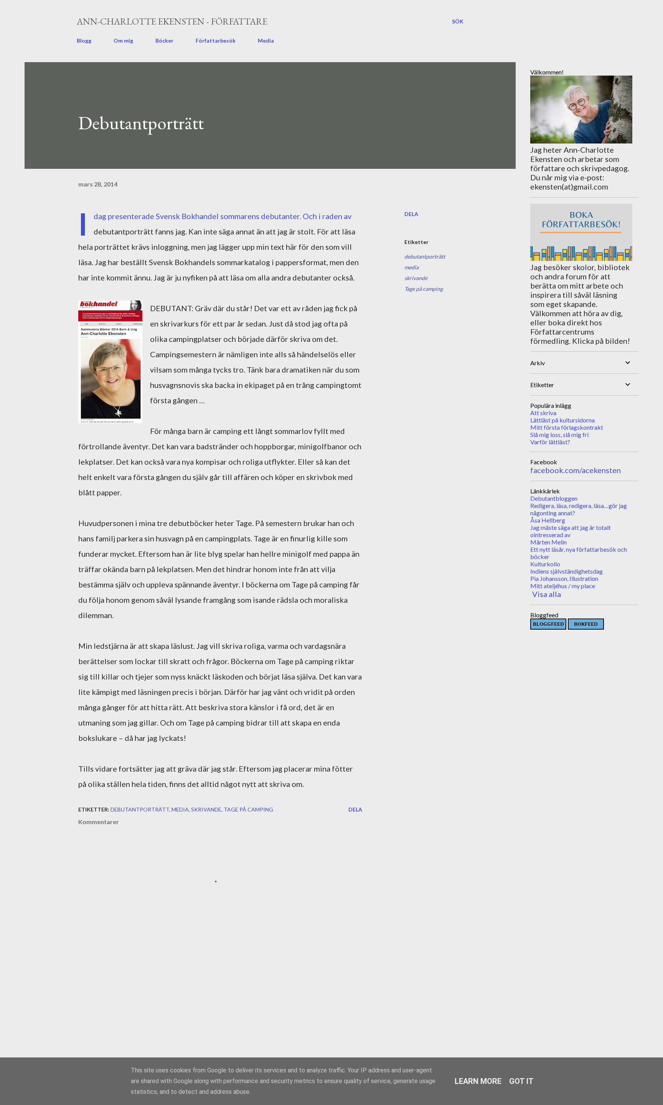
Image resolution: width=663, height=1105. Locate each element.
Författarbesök (216, 40)
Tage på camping (423, 288)
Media (266, 40)
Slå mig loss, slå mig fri (559, 434)
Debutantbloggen (553, 498)
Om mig (123, 40)
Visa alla (546, 594)
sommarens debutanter (260, 216)
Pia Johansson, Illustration (564, 578)
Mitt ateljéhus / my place (562, 585)
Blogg (84, 40)
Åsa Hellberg (547, 520)
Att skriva (543, 412)
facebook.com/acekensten (575, 470)
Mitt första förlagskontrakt (566, 427)
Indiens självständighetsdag (566, 571)
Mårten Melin (548, 542)
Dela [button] (411, 214)
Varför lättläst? (550, 441)
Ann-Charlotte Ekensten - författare (172, 21)
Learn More (478, 1081)
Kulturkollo (545, 563)
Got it (521, 1081)
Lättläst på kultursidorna (562, 420)
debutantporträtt (424, 256)
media (411, 267)
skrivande (415, 278)
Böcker (164, 40)
